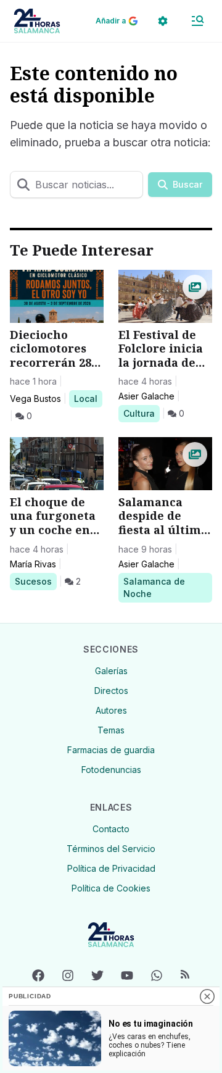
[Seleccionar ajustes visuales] (162, 21)
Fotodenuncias (111, 769)
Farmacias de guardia (111, 750)
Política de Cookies (111, 888)
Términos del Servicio (111, 848)
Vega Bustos (35, 398)
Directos (111, 690)
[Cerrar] (207, 996)
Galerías (111, 671)
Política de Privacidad (111, 868)
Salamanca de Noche (154, 587)
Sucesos (35, 581)
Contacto (111, 829)
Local (87, 398)
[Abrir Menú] (197, 21)
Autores (111, 710)
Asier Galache (146, 396)
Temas (111, 730)
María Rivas (33, 564)
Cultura (141, 413)
